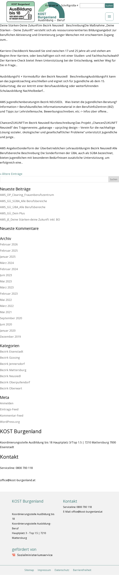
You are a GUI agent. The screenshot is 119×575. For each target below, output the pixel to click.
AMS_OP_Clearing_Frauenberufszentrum (27, 195)
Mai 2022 (6, 300)
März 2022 (7, 306)
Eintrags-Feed (9, 409)
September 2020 (11, 318)
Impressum (44, 570)
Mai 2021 (6, 312)
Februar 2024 (9, 269)
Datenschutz (62, 570)
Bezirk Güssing (10, 357)
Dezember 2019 (10, 336)
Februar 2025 (9, 250)
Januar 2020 (7, 330)
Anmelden (6, 403)
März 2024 (7, 263)
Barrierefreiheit (82, 570)
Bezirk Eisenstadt (11, 351)
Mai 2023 (6, 281)
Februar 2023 (9, 293)
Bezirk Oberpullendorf (15, 382)
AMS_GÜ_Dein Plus (12, 213)
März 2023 (7, 287)
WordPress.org (10, 422)
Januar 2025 (7, 256)
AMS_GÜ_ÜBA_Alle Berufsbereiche (22, 207)
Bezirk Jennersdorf (12, 364)
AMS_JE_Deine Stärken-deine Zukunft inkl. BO (30, 219)
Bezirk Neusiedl (10, 376)
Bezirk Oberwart (11, 388)
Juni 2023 (6, 275)
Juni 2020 (6, 324)
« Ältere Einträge (11, 174)
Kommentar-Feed (11, 415)
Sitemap (29, 570)
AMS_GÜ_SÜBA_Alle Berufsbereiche (23, 201)
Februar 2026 (9, 244)
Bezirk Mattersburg (13, 370)
